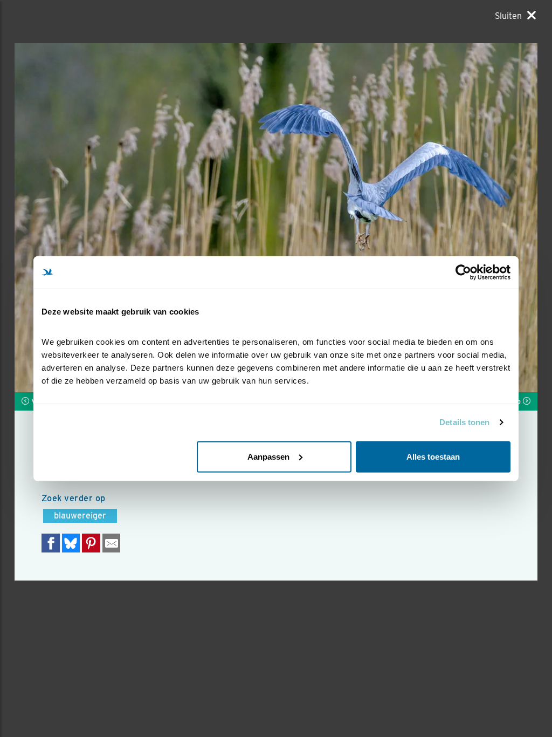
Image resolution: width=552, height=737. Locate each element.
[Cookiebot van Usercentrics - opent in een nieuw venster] (463, 272)
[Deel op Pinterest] (91, 543)
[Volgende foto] (145, 217)
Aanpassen (268, 456)
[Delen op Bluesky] (71, 543)
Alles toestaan (433, 456)
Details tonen (464, 422)
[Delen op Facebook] (51, 543)
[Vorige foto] (406, 217)
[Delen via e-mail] (111, 543)
